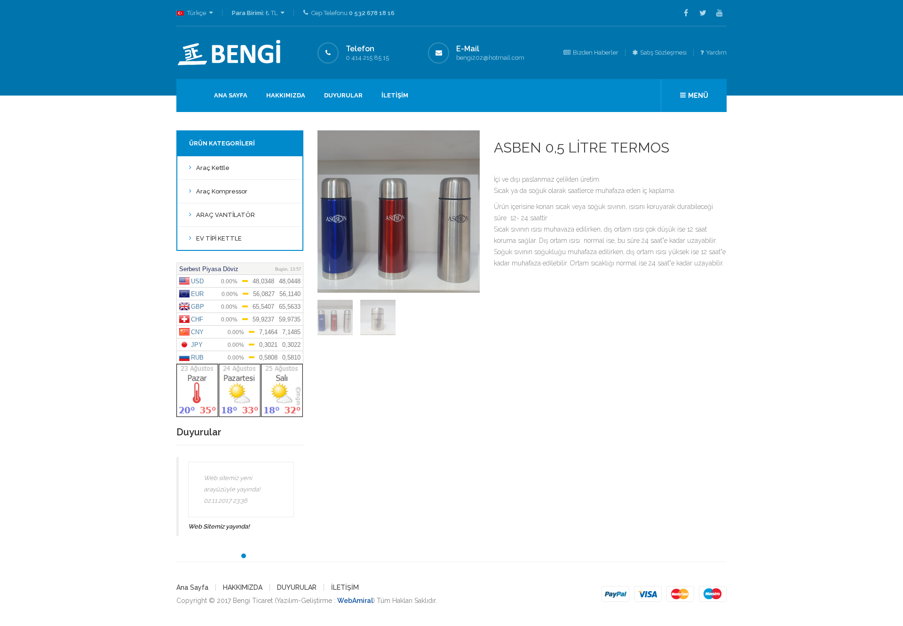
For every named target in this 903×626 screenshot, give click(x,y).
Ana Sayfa (230, 95)
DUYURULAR (343, 95)
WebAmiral (355, 600)
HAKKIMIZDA (285, 95)
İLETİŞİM (394, 95)
